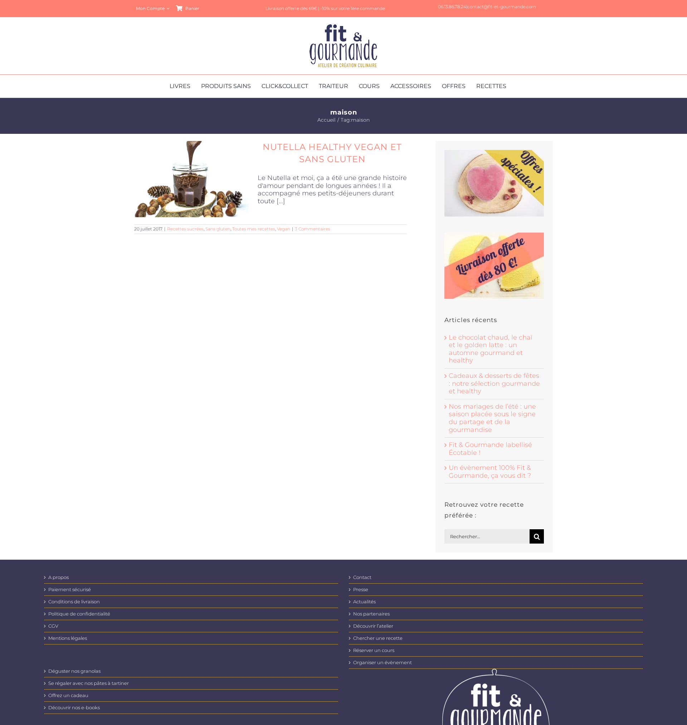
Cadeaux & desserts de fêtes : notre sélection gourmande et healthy (494, 383)
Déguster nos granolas (74, 671)
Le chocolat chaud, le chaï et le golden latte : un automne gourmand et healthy (490, 349)
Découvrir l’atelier (373, 626)
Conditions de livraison (74, 601)
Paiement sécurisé (69, 589)
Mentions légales (67, 638)
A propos (58, 577)
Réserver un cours (373, 650)
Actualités (364, 601)
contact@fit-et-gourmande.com (501, 6)
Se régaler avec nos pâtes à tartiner (88, 683)
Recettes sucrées (185, 229)
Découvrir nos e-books (74, 707)
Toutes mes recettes (253, 229)
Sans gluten (217, 229)
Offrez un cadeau (68, 695)
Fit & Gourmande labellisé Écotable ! (490, 449)
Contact (362, 577)
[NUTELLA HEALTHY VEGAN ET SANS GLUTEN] (191, 179)
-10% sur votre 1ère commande (352, 8)
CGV (53, 626)
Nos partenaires (371, 614)
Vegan (283, 229)
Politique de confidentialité (79, 614)
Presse (360, 589)
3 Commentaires (312, 229)
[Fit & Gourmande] (343, 27)
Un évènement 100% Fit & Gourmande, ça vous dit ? (490, 472)
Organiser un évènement (382, 662)
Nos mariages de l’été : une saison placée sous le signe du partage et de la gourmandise (492, 418)
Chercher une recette (378, 638)
